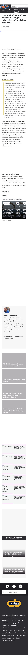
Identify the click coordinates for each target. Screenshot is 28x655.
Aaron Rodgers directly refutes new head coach (19, 467)
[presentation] (7, 449)
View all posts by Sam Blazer (13, 336)
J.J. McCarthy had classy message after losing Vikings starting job (19, 457)
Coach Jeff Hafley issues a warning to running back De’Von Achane (19, 487)
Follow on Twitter (8, 338)
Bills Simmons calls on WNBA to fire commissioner (19, 497)
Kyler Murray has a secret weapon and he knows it (19, 447)
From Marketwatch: (7, 79)
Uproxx (4, 195)
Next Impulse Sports (10, 592)
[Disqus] (14, 242)
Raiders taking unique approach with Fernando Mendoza (18, 477)
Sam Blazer (7, 49)
